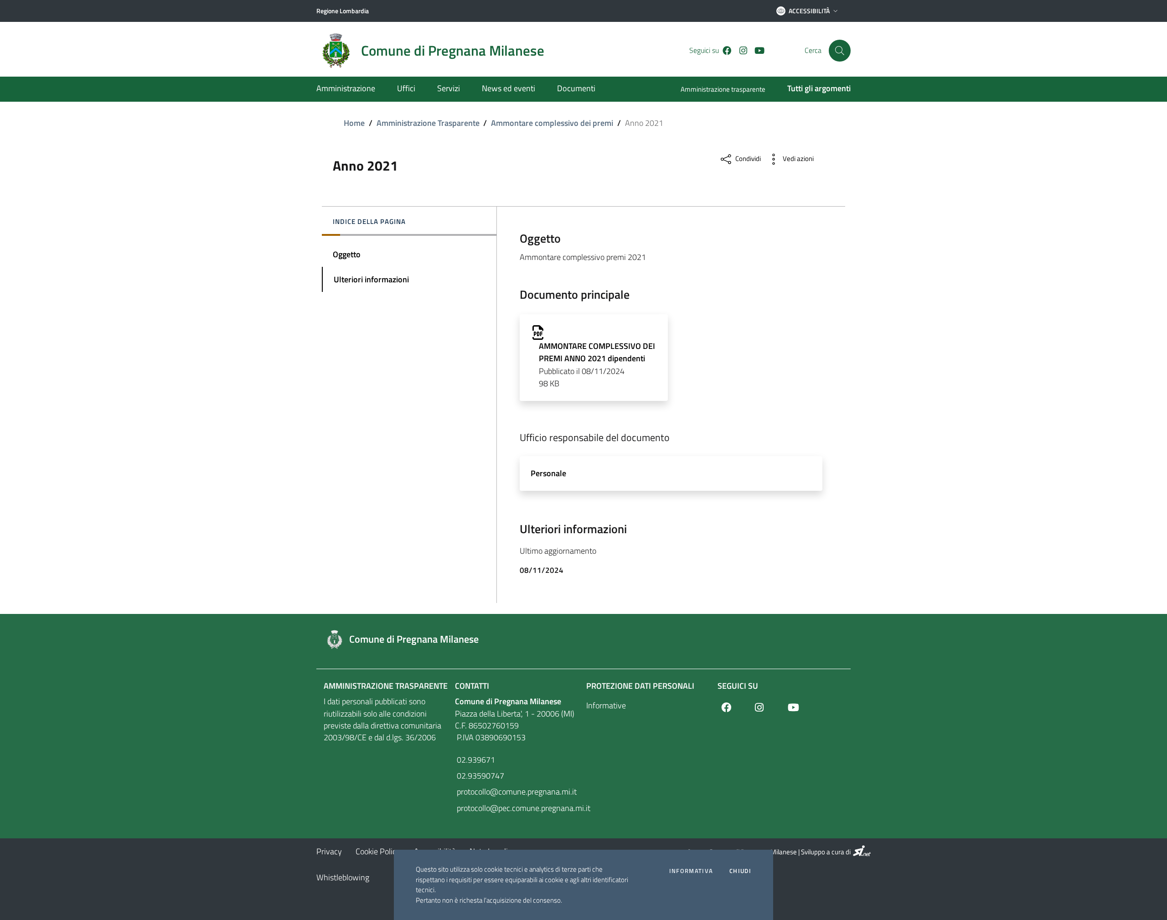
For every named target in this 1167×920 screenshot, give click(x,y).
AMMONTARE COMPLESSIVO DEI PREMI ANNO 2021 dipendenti (597, 352)
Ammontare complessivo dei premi (552, 123)
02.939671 (475, 760)
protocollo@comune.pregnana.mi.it (516, 791)
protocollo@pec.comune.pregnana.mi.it (518, 808)
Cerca (813, 50)
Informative (606, 705)
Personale (548, 473)
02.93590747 (479, 775)
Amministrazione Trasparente (428, 123)
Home (354, 123)
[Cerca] (840, 51)
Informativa (691, 871)
